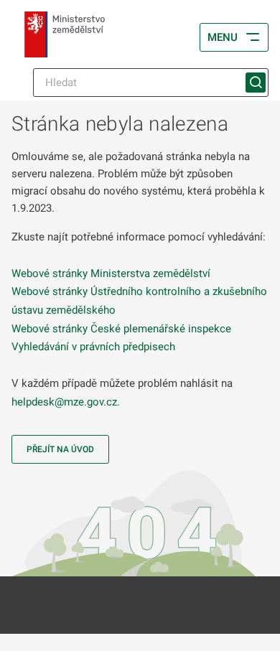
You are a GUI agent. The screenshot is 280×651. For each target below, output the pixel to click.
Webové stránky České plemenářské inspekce (121, 328)
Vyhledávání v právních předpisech (93, 346)
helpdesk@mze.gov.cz (64, 401)
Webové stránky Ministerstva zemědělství (110, 273)
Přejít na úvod (60, 449)
